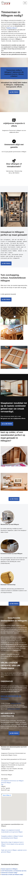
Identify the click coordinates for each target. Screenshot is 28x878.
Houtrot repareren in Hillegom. (9, 869)
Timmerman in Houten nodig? (9, 872)
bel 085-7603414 (14, 92)
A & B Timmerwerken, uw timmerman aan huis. (14, 870)
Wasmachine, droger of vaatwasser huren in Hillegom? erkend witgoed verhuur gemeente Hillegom (12, 844)
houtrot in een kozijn (16, 703)
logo (2, 784)
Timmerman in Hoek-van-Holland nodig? (12, 874)
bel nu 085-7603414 (7, 423)
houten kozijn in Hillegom (14, 708)
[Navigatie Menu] (25, 3)
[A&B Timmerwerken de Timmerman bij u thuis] (5, 3)
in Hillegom (12, 28)
